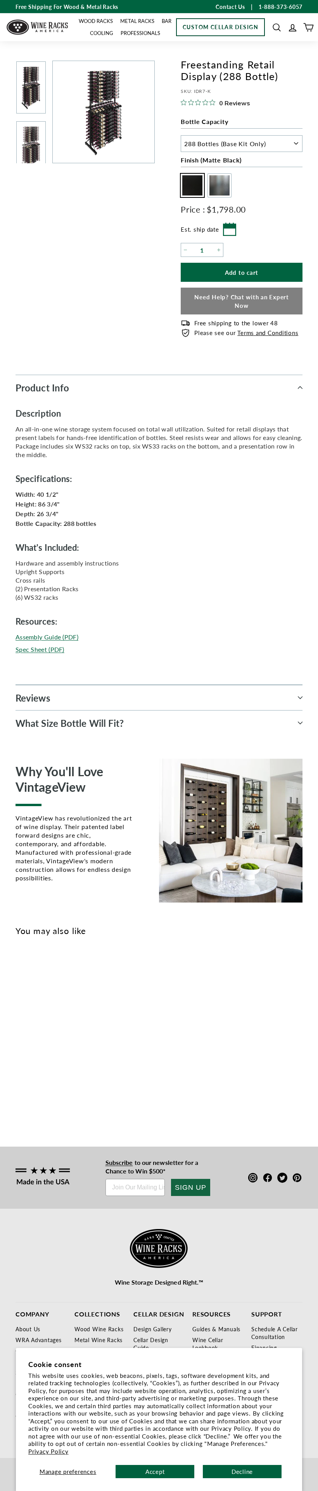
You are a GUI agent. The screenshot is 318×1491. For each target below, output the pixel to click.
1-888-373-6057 (281, 6)
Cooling (101, 33)
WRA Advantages (39, 1340)
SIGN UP (190, 1187)
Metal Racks (137, 20)
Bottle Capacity (204, 121)
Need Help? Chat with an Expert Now (241, 301)
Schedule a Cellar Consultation (274, 1333)
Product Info (42, 387)
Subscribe (119, 1162)
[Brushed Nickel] (37, 1039)
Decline (242, 1471)
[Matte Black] (24, 1039)
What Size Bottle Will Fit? (70, 723)
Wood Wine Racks (98, 1329)
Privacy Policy (48, 1451)
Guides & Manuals (216, 1329)
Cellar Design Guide (150, 1343)
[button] (277, 27)
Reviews (33, 697)
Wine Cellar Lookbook (207, 1343)
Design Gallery (152, 1329)
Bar (166, 20)
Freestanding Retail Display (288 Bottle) (37, 1075)
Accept (155, 1471)
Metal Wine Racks (98, 1340)
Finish (211, 159)
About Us (28, 1329)
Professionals (140, 33)
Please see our (246, 332)
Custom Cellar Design (220, 27)
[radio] (190, 185)
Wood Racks (96, 20)
